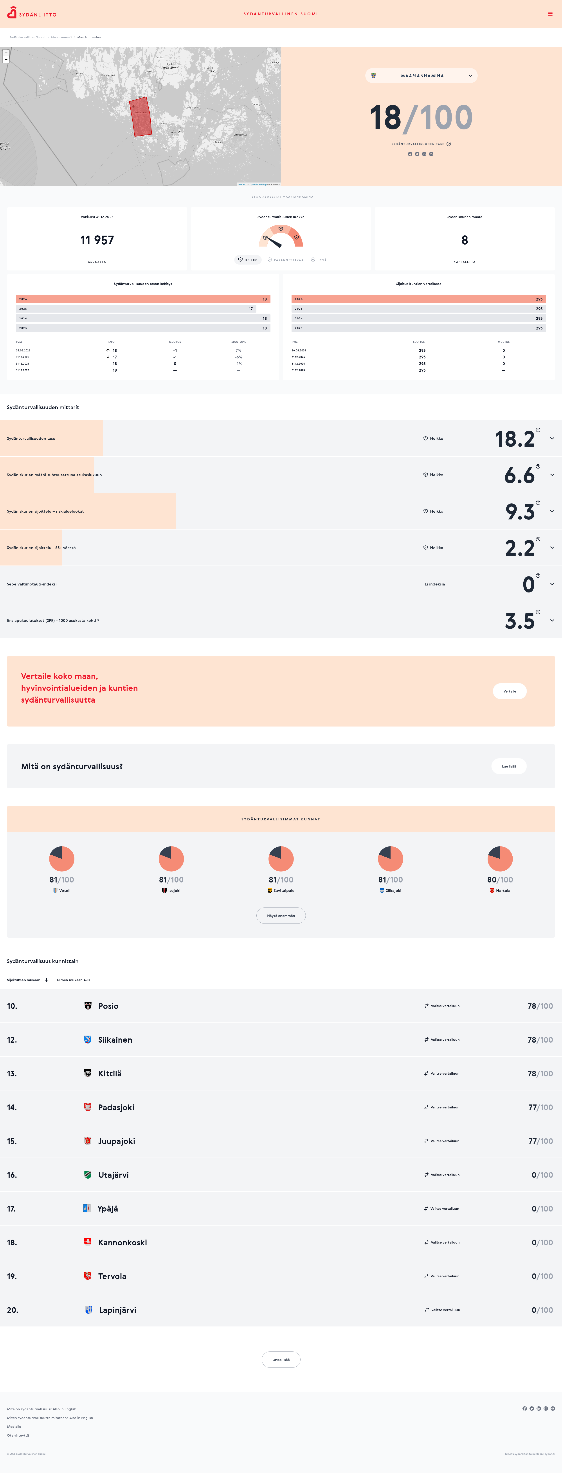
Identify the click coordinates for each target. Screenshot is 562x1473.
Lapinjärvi (117, 1310)
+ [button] (6, 52)
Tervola (112, 1276)
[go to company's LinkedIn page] (539, 1408)
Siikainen (115, 1039)
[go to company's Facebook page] (524, 1408)
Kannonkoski (122, 1242)
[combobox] (421, 75)
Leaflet (241, 184)
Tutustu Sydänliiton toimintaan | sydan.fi (530, 1453)
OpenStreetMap (258, 184)
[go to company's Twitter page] (532, 1408)
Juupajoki (116, 1141)
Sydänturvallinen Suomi (281, 13)
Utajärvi (113, 1174)
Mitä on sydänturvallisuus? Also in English (41, 1409)
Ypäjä (107, 1208)
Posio (109, 1005)
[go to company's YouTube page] (553, 1408)
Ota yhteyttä (18, 1435)
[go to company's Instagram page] (546, 1408)
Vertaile (510, 691)
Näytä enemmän (281, 915)
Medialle (14, 1426)
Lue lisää (509, 766)
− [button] (6, 59)
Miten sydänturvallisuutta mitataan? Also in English (50, 1417)
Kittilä (110, 1073)
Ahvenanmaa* (61, 37)
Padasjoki (116, 1107)
